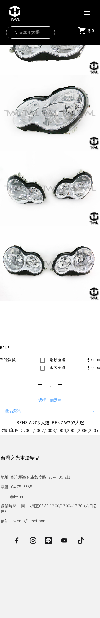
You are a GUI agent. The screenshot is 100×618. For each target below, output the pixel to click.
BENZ (5, 347)
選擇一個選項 (50, 400)
